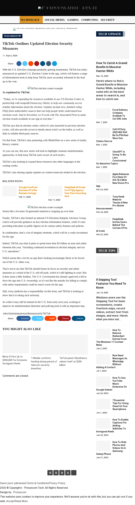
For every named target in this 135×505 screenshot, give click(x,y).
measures (18, 313)
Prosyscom (19, 492)
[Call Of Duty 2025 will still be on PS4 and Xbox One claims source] (103, 133)
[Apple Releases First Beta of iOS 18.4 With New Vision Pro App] (103, 178)
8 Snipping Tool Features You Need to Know (111, 283)
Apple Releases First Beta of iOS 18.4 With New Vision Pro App (112, 180)
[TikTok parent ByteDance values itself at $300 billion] (73, 345)
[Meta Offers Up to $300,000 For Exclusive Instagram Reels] (15, 344)
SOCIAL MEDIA (55, 19)
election (8, 313)
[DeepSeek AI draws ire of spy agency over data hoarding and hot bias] (55, 191)
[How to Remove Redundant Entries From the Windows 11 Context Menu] (103, 334)
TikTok (46, 313)
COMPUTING (89, 19)
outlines (28, 313)
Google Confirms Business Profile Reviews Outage (28, 190)
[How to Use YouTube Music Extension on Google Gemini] (103, 381)
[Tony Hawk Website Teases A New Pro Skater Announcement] (103, 200)
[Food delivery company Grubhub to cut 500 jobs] (103, 113)
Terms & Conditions (37, 483)
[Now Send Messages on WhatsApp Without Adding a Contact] (103, 359)
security (37, 313)
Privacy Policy (57, 483)
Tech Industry (12, 36)
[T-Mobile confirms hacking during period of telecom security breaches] (45, 345)
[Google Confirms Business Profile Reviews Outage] (9, 191)
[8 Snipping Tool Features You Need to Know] (112, 265)
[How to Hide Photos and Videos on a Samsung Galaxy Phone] (103, 446)
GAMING (73, 19)
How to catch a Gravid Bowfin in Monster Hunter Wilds (111, 67)
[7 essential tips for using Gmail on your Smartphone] (103, 404)
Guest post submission (13, 483)
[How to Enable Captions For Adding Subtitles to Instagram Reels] (103, 423)
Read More (21, 501)
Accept (10, 501)
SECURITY (108, 19)
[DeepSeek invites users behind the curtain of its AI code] (103, 223)
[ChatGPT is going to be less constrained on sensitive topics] (103, 155)
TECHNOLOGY (30, 19)
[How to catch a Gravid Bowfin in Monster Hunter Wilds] (112, 49)
